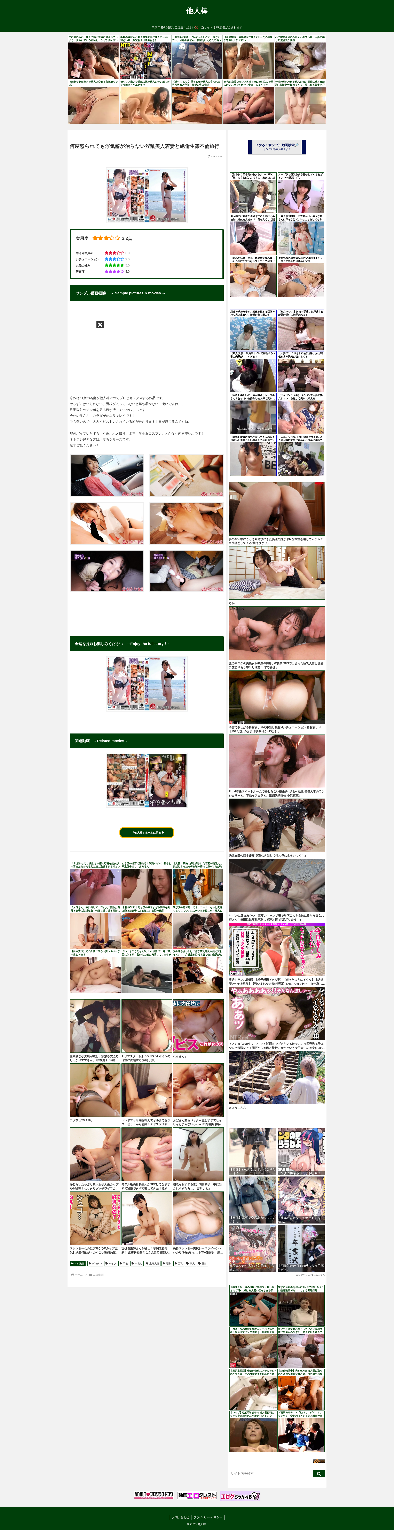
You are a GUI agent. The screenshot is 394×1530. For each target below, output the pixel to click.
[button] (319, 1473)
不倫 (125, 1263)
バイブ (112, 1263)
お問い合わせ (180, 1517)
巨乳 (180, 1263)
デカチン (97, 1263)
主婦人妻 (154, 1263)
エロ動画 (79, 1263)
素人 (192, 1263)
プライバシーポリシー (208, 1517)
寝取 (168, 1263)
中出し (138, 1263)
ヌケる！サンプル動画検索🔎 (277, 147)
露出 (204, 1263)
